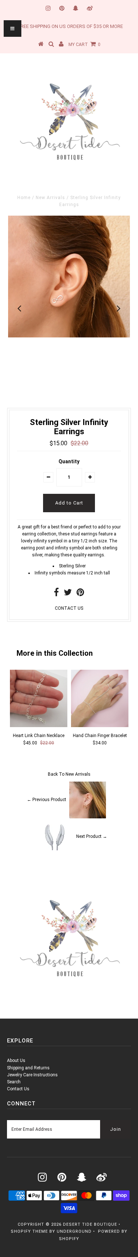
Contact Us (18, 1088)
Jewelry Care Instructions (32, 1074)
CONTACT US (69, 608)
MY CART (84, 44)
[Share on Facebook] (56, 593)
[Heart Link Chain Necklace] (38, 725)
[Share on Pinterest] (80, 593)
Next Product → (91, 836)
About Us (16, 1060)
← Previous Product (46, 800)
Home (24, 197)
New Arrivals (50, 197)
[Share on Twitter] (68, 593)
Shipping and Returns (28, 1067)
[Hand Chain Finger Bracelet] (99, 725)
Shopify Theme (29, 1231)
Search (14, 1081)
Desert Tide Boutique (90, 1224)
